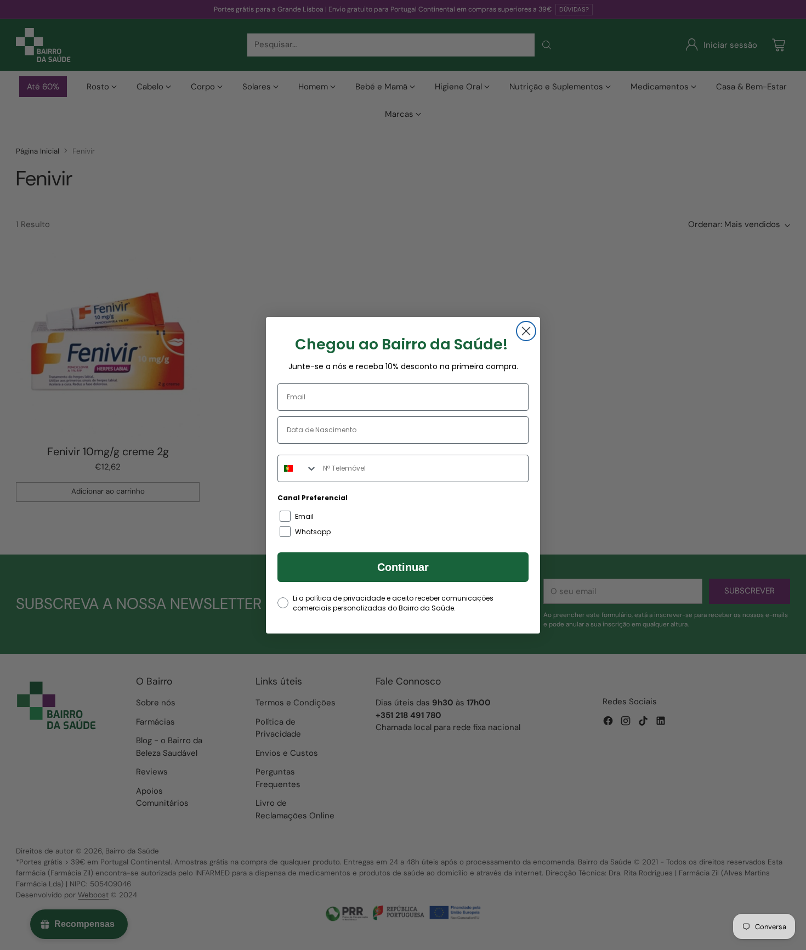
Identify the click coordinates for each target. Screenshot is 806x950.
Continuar (403, 567)
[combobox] (297, 468)
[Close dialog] (526, 331)
